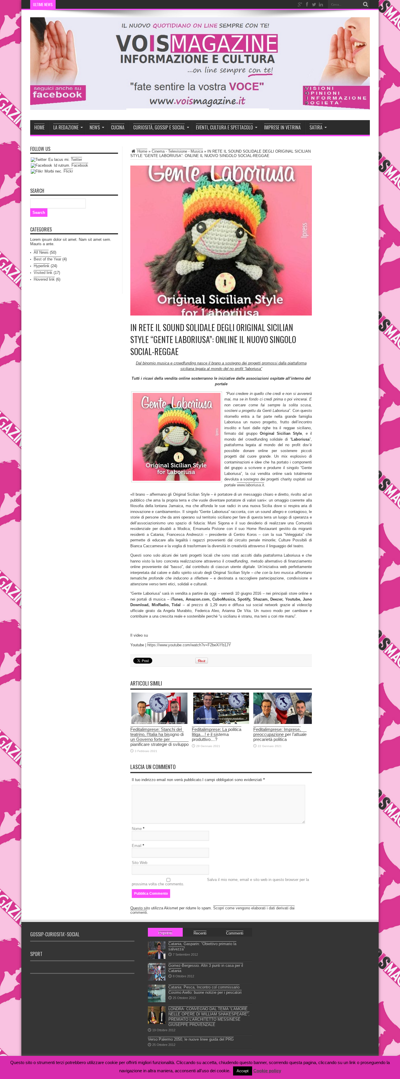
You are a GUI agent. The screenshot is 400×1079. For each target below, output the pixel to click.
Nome (137, 828)
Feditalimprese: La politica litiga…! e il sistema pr (97, 4)
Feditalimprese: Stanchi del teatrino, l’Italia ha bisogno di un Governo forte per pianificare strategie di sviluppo (159, 737)
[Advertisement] (139, 990)
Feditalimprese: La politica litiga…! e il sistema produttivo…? (216, 734)
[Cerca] (365, 4)
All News (41, 252)
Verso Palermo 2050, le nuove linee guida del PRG (191, 1039)
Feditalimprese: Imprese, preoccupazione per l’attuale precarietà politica (280, 734)
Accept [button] (243, 1071)
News (95, 127)
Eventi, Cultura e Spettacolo (224, 127)
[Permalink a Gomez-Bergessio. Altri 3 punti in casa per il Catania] (156, 979)
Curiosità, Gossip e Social (159, 127)
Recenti (200, 933)
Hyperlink (41, 266)
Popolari (165, 933)
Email (136, 845)
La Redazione (65, 127)
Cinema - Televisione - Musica (177, 151)
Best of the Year (47, 259)
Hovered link (44, 279)
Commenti (234, 933)
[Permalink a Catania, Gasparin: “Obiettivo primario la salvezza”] (156, 957)
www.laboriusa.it (250, 485)
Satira (316, 127)
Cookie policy (267, 1070)
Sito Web (139, 862)
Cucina (117, 127)
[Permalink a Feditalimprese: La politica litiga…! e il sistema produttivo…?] (221, 722)
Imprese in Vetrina (282, 127)
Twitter (76, 159)
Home (39, 127)
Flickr (68, 171)
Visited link (43, 272)
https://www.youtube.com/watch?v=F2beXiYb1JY (189, 645)
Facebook (79, 165)
